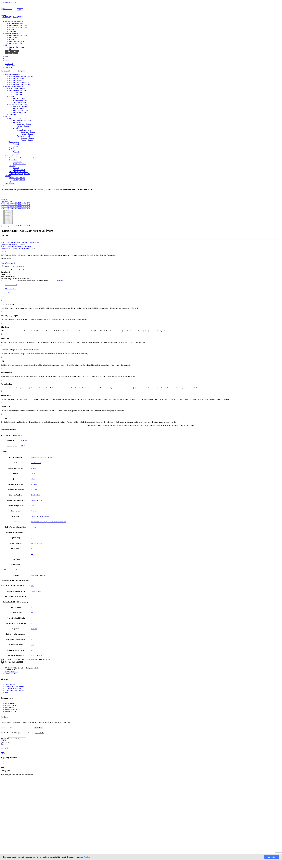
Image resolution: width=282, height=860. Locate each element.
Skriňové (16, 144)
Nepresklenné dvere (24, 124)
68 (31, 484)
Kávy (10, 182)
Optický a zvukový (37, 500)
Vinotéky (12, 148)
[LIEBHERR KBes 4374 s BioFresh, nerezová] (16, 246)
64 (36, 489)
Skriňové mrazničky (20, 100)
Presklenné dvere (23, 126)
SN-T (23, 446)
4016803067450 (36, 463)
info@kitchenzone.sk (11, 672)
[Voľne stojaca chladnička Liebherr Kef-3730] (15, 203)
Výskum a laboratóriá (12, 156)
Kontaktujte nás (9, 67)
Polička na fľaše (36, 591)
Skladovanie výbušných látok (19, 174)
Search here (4, 738)
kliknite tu (60, 281)
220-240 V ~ (35, 473)
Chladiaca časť (35, 495)
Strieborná (34, 511)
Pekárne (12, 150)
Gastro (7, 116)
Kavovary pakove (19, 180)
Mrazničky (12, 96)
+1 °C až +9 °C (35, 527)
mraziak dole (17, 92)
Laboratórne (17, 162)
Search (22, 71)
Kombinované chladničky (18, 90)
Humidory (12, 114)
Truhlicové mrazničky (20, 102)
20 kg (32, 489)
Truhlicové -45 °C (19, 170)
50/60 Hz (24, 441)
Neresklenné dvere (27, 138)
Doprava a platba (10, 66)
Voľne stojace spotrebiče (14, 86)
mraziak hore (17, 94)
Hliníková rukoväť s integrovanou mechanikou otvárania (48, 522)
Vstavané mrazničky (16, 80)
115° (32, 645)
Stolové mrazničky (19, 98)
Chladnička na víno (19, 112)
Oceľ (32, 506)
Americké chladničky (20, 110)
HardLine (34, 629)
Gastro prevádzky (15, 118)
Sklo (32, 586)
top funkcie (46, 659)
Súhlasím (271, 857)
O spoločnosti (9, 64)
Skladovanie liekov (19, 164)
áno (32, 548)
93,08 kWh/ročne (36, 655)
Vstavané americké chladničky (20, 84)
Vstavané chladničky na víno (19, 82)
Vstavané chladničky (16, 78)
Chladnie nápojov (15, 142)
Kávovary (8, 176)
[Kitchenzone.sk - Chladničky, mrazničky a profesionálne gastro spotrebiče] (6, 9)
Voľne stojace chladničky (18, 104)
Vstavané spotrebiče (12, 74)
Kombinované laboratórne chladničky (22, 158)
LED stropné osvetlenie (38, 575)
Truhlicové (16, 146)
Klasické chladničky (20, 106)
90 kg (35, 484)
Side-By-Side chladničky (17, 88)
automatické (34, 468)
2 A (33, 479)
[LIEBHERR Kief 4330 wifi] (20, 242)
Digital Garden (39, 733)
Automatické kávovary (17, 178)
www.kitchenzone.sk (11, 673)
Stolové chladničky (19, 108)
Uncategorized (10, 184)
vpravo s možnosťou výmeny (40, 516)
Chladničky (17, 122)
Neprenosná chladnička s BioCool (41, 457)
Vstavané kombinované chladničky (21, 76)
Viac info (87, 857)
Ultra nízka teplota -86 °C (18, 172)
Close (2, 744)
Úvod (3, 189)
